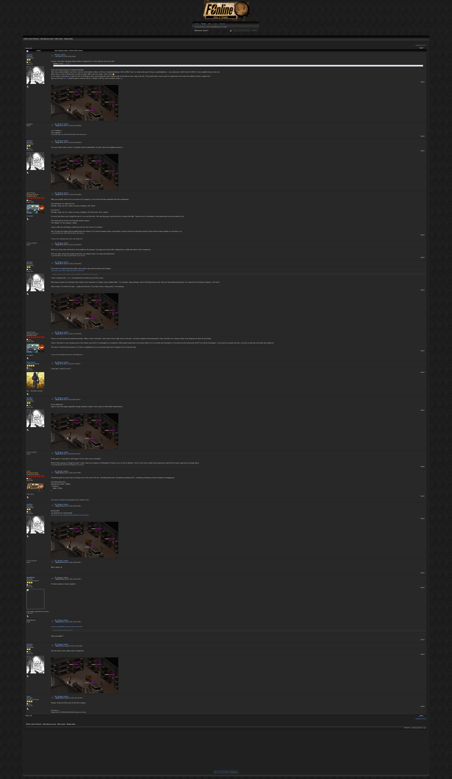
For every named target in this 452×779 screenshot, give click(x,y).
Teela (28, 696)
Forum (203, 23)
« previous (418, 45)
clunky (69, 278)
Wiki (209, 23)
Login (215, 23)
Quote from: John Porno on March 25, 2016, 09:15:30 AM (67, 270)
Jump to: (407, 727)
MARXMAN (30, 577)
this (92, 61)
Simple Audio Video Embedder (221, 772)
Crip (238, 772)
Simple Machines (233, 771)
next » (424, 45)
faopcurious (31, 362)
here (64, 78)
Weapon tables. (60, 55)
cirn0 (28, 471)
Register (222, 23)
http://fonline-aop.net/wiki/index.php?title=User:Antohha (70, 515)
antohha (29, 55)
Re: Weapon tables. (62, 124)
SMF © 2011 (224, 771)
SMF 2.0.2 (217, 771)
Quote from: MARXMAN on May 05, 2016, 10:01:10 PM (66, 626)
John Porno (31, 193)
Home (197, 23)
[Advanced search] (230, 30)
